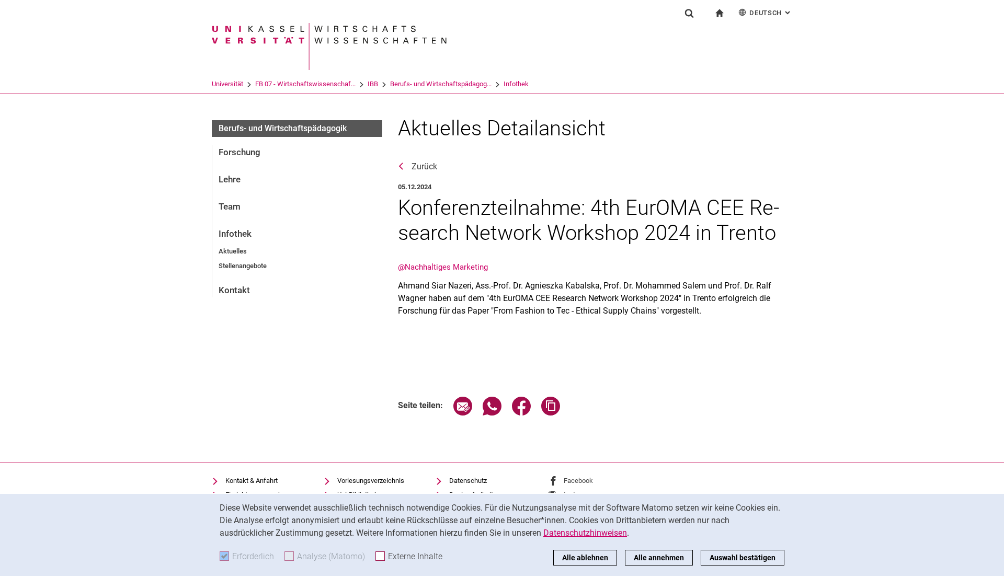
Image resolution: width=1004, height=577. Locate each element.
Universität (227, 84)
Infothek (516, 84)
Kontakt (234, 290)
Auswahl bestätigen (742, 557)
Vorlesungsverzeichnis (370, 480)
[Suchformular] (689, 13)
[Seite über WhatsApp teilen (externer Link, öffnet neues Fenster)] (492, 413)
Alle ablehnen (585, 557)
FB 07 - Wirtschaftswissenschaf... (305, 84)
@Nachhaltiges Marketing (443, 267)
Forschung (239, 152)
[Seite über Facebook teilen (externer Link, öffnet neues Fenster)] (521, 413)
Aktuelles (233, 251)
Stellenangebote (243, 266)
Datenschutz (468, 480)
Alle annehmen (659, 557)
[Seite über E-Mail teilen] (462, 413)
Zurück (424, 166)
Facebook (578, 480)
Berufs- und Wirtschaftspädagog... (441, 84)
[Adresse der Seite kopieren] (550, 413)
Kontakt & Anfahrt (251, 480)
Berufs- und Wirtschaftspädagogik (283, 128)
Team (230, 206)
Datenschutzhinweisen (585, 533)
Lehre (230, 179)
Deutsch (770, 13)
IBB (373, 84)
